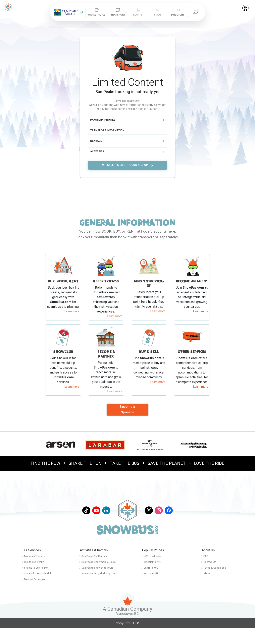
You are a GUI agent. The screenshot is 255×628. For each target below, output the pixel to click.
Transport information (107, 130)
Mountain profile (102, 119)
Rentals (96, 141)
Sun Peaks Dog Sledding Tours (99, 573)
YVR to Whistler (152, 556)
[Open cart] (196, 12)
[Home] (8, 7)
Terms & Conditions (214, 567)
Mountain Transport (35, 556)
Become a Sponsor (127, 409)
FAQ (205, 556)
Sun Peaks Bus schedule (38, 573)
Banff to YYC (151, 567)
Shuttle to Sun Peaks (36, 567)
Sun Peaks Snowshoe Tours (97, 567)
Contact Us (209, 561)
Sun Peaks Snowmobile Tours (98, 561)
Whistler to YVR (152, 561)
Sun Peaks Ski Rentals (94, 556)
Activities (97, 151)
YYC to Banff (151, 573)
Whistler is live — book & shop (125, 165)
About (207, 573)
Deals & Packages (34, 579)
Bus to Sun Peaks (34, 561)
